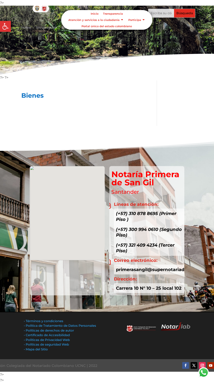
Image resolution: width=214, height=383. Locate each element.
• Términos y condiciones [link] (43, 321)
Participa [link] (134, 20)
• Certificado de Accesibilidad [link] (47, 335)
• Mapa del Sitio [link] (36, 349)
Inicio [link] (94, 13)
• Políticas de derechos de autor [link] (49, 330)
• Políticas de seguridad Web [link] (46, 344)
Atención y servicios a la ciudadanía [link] (94, 20)
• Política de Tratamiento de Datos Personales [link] (60, 326)
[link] (5, 26)
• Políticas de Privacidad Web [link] (47, 340)
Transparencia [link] (113, 13)
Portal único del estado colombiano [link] (107, 26)
